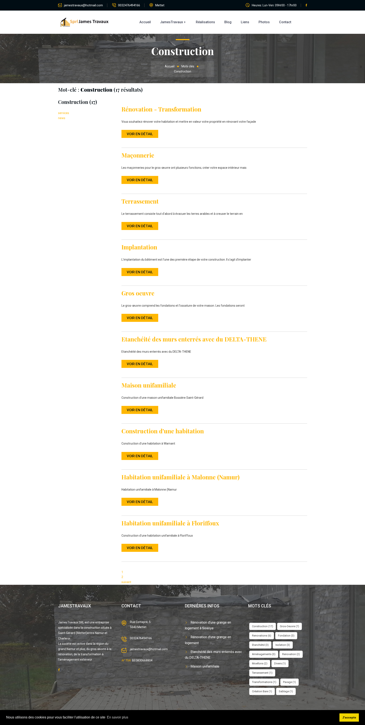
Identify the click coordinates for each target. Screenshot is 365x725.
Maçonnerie (137, 155)
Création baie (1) (262, 691)
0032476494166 (129, 5)
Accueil (145, 22)
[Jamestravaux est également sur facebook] (59, 670)
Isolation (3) (282, 644)
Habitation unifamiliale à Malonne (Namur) (180, 477)
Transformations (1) (264, 682)
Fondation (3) (286, 635)
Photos (264, 22)
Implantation (139, 247)
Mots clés (187, 66)
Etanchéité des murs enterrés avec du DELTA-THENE (194, 339)
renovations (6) (261, 635)
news (61, 118)
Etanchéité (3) (260, 644)
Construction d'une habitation (162, 431)
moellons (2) (259, 663)
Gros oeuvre (137, 293)
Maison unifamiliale (148, 385)
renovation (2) (291, 654)
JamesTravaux (171, 22)
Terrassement (140, 201)
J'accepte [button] (349, 717)
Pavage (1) (289, 682)
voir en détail (140, 134)
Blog (228, 22)
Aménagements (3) (263, 654)
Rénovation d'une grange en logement (208, 640)
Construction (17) (262, 626)
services (63, 113)
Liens (245, 22)
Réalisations (205, 22)
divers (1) (280, 663)
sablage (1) (286, 691)
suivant (126, 582)
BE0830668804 (142, 660)
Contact (285, 22)
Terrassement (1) (262, 672)
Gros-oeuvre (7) (289, 626)
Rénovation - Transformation (161, 109)
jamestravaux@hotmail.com (83, 5)
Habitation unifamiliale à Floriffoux (170, 523)
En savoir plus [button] (117, 717)
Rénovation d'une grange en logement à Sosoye (208, 625)
